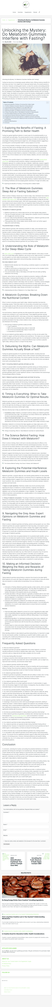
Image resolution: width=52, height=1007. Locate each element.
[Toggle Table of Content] (46, 102)
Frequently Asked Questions (10, 121)
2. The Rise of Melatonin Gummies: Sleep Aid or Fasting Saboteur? (18, 105)
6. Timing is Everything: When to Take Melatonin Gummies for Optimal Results (21, 112)
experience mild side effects (19, 715)
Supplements (28, 12)
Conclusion (7, 122)
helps (47, 197)
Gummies (20, 12)
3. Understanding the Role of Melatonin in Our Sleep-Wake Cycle (18, 107)
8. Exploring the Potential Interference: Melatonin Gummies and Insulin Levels (21, 115)
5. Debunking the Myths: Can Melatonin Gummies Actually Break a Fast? (20, 110)
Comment (6, 812)
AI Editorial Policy (6, 963)
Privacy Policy (5, 965)
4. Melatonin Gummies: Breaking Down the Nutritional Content (17, 108)
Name (5, 824)
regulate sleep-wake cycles (9, 199)
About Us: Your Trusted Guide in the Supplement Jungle (16, 961)
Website (5, 835)
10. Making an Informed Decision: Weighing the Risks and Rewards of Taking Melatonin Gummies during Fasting (25, 119)
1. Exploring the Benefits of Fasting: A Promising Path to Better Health (19, 104)
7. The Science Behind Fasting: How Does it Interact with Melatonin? (19, 113)
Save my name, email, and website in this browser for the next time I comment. (25, 841)
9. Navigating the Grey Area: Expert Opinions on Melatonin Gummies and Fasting (22, 116)
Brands (35, 12)
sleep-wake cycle (9, 253)
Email (5, 830)
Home (14, 12)
